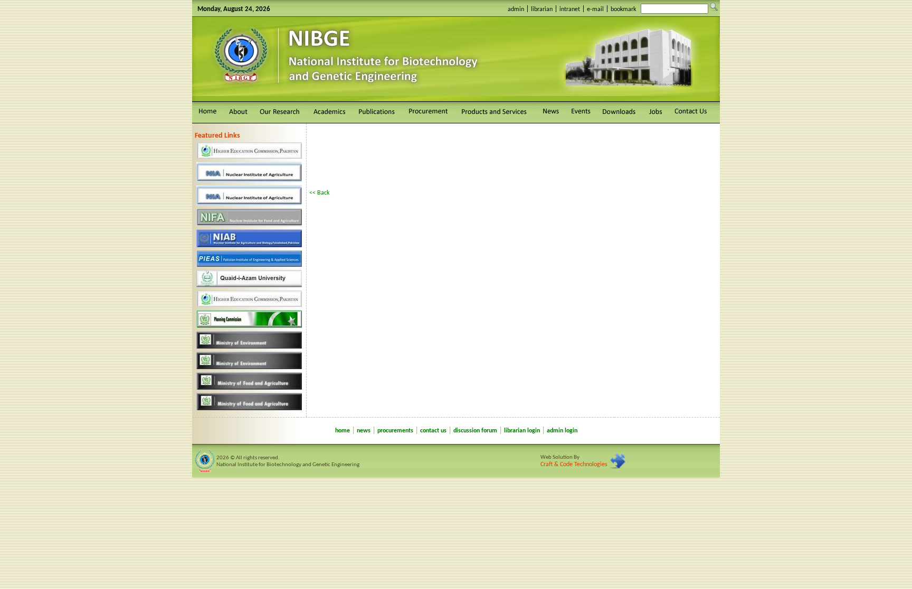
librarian (542, 9)
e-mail (595, 9)
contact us (433, 431)
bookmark (623, 9)
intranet (569, 9)
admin (516, 9)
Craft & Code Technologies (573, 464)
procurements (395, 431)
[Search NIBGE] (714, 7)
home (342, 431)
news (363, 431)
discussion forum (475, 431)
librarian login (522, 431)
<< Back (319, 193)
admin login (562, 431)
